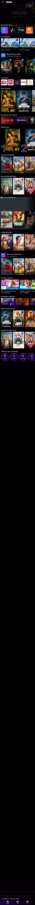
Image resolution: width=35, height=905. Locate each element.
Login (30, 5)
